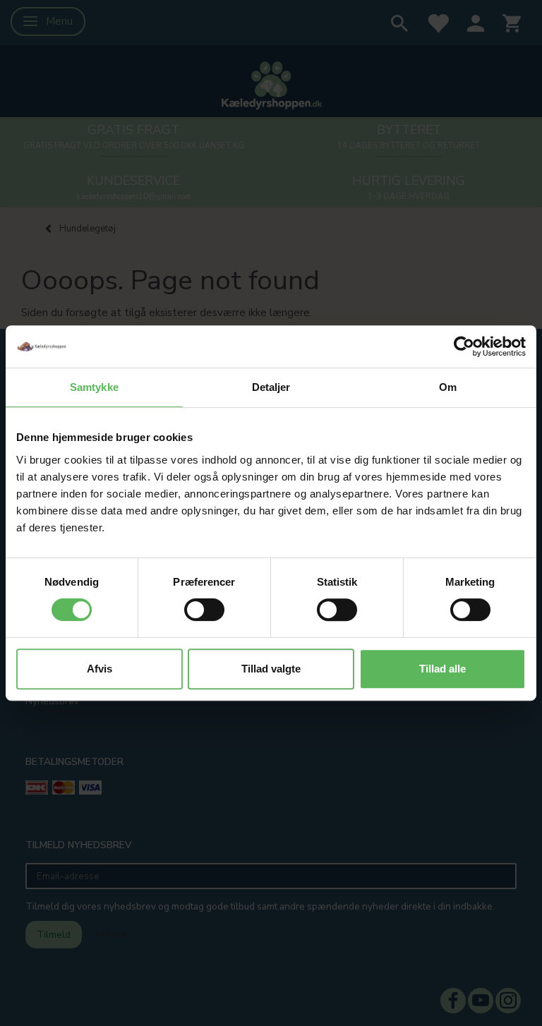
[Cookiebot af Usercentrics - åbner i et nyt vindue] (464, 346)
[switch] (204, 609)
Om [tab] (448, 387)
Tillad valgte (271, 669)
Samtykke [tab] (94, 387)
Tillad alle (442, 669)
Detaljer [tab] (271, 387)
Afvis (99, 669)
